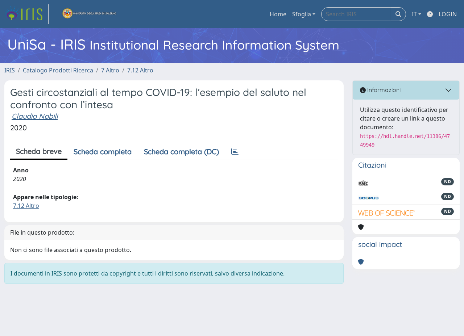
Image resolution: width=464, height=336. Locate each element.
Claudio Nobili (35, 116)
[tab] (235, 151)
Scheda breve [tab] (39, 151)
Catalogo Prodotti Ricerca (58, 70)
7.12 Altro (140, 70)
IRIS (9, 70)
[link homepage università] (89, 14)
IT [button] (414, 14)
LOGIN (448, 14)
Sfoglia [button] (301, 14)
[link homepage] (26, 14)
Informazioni (383, 89)
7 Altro (110, 70)
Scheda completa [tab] (103, 151)
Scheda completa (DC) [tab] (181, 151)
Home (278, 14)
